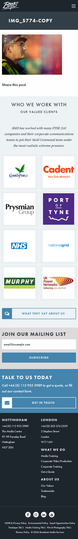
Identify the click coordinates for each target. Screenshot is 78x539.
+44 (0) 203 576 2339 (54, 426)
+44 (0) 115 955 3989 (25, 385)
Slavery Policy (22, 532)
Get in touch (43, 403)
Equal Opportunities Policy (62, 523)
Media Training (49, 456)
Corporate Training (51, 466)
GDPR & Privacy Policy (16, 523)
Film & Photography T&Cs (59, 527)
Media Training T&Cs (35, 527)
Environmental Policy (38, 523)
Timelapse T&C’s (16, 527)
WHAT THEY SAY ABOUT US (43, 313)
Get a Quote (48, 472)
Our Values (47, 485)
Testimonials (47, 491)
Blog (43, 496)
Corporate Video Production (56, 461)
